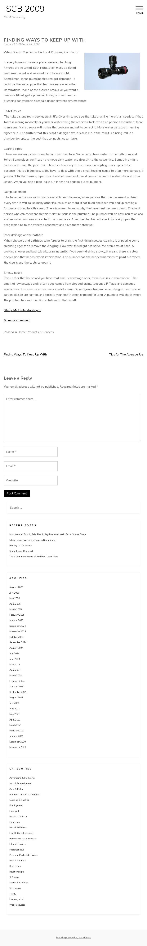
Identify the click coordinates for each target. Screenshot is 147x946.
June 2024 (14, 659)
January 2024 (16, 686)
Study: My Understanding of (22, 310)
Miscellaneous (16, 849)
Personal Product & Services (23, 855)
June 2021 (14, 708)
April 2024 (14, 670)
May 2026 (14, 598)
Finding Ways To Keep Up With (25, 354)
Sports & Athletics (18, 882)
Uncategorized (16, 899)
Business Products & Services (24, 794)
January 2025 (16, 620)
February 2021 (16, 730)
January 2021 (16, 736)
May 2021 (14, 714)
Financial (14, 811)
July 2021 (14, 703)
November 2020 (17, 747)
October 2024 (16, 637)
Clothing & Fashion (19, 799)
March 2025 (15, 609)
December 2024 (17, 625)
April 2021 (14, 719)
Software (14, 877)
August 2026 (16, 587)
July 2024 (14, 653)
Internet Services (17, 844)
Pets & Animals (17, 860)
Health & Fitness (18, 827)
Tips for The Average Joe (126, 354)
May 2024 (14, 664)
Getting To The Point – (20, 545)
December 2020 (17, 741)
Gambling (14, 822)
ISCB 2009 (24, 9)
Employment (16, 805)
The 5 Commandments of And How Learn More (33, 556)
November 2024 (17, 631)
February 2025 (16, 614)
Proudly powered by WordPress (73, 937)
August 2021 (16, 697)
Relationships (16, 871)
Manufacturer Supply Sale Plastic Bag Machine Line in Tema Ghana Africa (47, 534)
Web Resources (17, 904)
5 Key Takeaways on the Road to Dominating (32, 540)
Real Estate (15, 866)
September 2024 (17, 642)
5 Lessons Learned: (17, 320)
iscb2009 (34, 44)
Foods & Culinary (18, 816)
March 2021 (15, 725)
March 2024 (15, 675)
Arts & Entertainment (20, 783)
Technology (15, 888)
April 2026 (14, 603)
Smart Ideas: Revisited (21, 551)
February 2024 (16, 681)
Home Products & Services (36, 332)
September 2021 (17, 692)
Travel (12, 893)
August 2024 (16, 647)
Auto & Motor (16, 789)
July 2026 (14, 592)
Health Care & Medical (21, 833)
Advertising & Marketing (22, 777)
